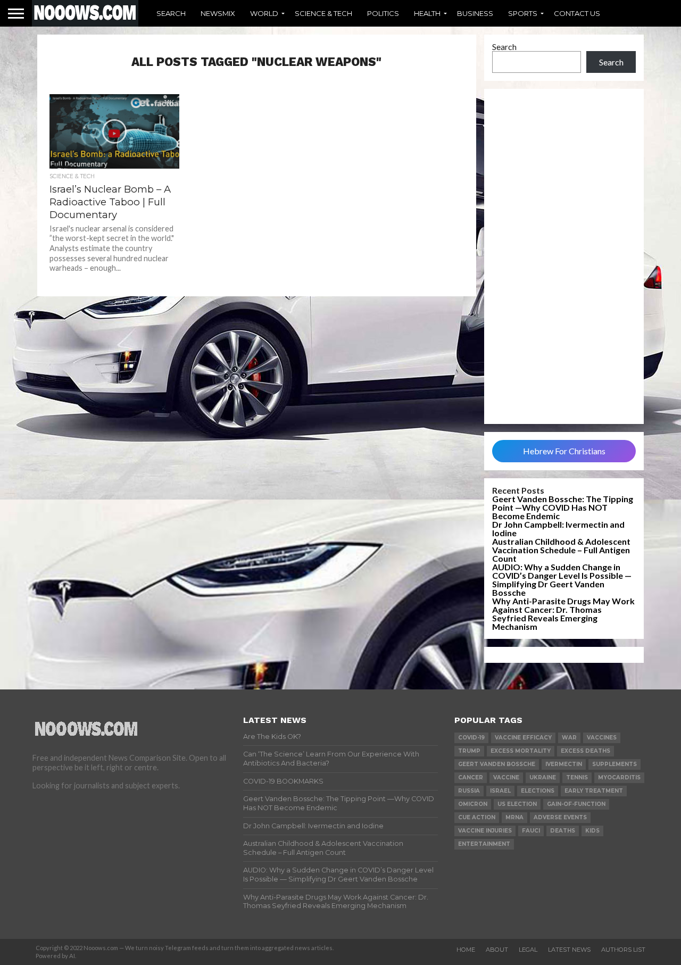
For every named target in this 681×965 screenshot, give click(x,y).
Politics (383, 13)
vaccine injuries (485, 830)
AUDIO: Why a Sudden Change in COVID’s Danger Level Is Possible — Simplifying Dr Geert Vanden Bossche (562, 579)
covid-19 (471, 737)
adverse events (560, 817)
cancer (470, 777)
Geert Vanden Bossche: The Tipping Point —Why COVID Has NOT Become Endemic (562, 507)
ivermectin (563, 764)
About (497, 949)
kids (592, 830)
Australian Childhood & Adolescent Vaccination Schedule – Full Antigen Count (561, 549)
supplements (614, 764)
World (264, 13)
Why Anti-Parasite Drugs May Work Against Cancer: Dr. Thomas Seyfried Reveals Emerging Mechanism (563, 613)
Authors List (623, 949)
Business (475, 13)
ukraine (542, 777)
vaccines (602, 737)
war (569, 737)
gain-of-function (576, 804)
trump (469, 750)
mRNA (514, 817)
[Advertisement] (564, 256)
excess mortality (521, 750)
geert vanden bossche (496, 764)
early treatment (593, 790)
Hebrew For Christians (564, 451)
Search (171, 13)
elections (537, 790)
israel (500, 790)
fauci (531, 830)
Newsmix (218, 13)
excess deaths (585, 750)
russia (469, 790)
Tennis (577, 777)
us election (517, 804)
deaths (562, 830)
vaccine (506, 777)
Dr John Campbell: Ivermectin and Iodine (558, 528)
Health (427, 13)
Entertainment (484, 844)
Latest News (569, 949)
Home (465, 949)
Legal (528, 949)
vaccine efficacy (523, 737)
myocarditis (619, 777)
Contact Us (577, 13)
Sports (522, 13)
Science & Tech (323, 13)
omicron (472, 804)
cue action (476, 817)
